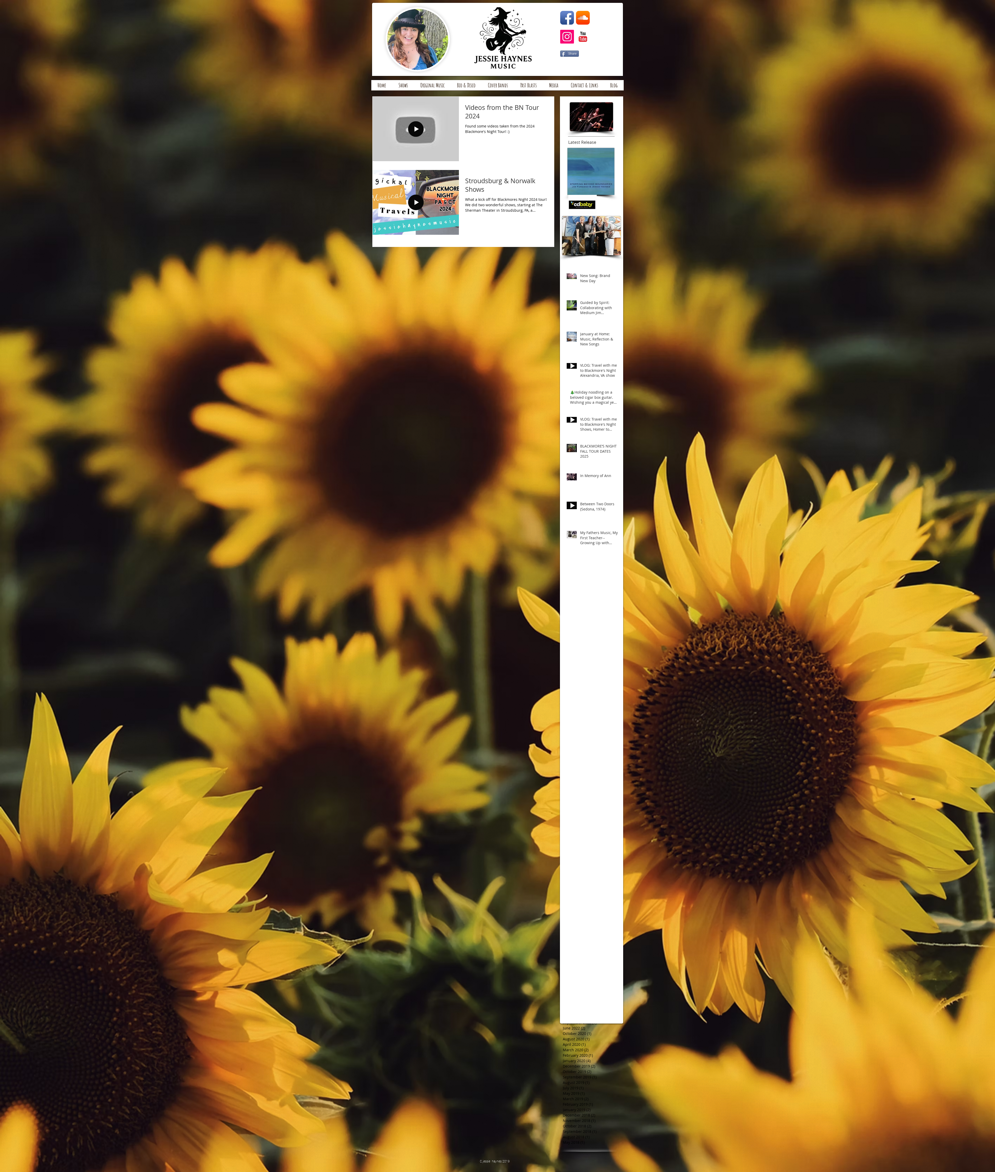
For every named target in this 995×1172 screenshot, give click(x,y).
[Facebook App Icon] (567, 18)
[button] (498, 87)
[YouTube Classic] (583, 37)
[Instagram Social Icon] (567, 37)
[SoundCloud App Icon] (583, 18)
